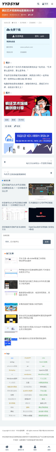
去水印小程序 (27, 391)
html (27, 362)
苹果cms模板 (27, 415)
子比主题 (43, 391)
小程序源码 (28, 395)
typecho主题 (43, 370)
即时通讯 (43, 387)
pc (28, 366)
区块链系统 (28, 387)
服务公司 (43, 403)
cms (43, 358)
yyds (39, 36)
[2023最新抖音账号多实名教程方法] (14, 214)
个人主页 (43, 378)
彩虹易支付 (12, 399)
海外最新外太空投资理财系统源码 (32, 338)
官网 (12, 395)
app (12, 358)
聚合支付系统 (27, 411)
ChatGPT (28, 358)
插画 (6, 120)
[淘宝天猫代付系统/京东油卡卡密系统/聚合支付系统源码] (11, 329)
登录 (46, 4)
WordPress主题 (43, 374)
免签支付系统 (12, 387)
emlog (12, 362)
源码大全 (21, 450)
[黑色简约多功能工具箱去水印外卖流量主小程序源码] (11, 285)
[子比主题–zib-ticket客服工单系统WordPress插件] (11, 260)
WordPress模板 (28, 378)
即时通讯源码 (12, 391)
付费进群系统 (43, 382)
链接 (18, 126)
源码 (27, 407)
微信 (43, 399)
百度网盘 (19, 36)
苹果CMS (12, 415)
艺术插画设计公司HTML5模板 (41, 203)
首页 (15, 22)
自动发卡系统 (43, 411)
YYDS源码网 (20, 430)
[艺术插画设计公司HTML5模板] (41, 197)
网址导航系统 (43, 407)
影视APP (28, 399)
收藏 (9, 126)
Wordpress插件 (12, 378)
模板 (12, 407)
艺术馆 (21, 120)
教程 (13, 120)
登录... (7, 242)
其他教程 (5, 15)
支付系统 (12, 403)
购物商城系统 (43, 415)
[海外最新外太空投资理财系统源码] (11, 344)
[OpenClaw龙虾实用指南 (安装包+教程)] (41, 215)
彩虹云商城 (43, 395)
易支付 (27, 403)
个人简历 (12, 382)
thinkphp (12, 370)
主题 (27, 382)
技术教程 (23, 22)
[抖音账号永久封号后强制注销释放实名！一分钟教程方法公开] (14, 188)
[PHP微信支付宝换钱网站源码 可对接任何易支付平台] (11, 273)
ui (12, 374)
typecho (28, 370)
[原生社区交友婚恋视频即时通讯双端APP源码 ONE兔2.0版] (11, 322)
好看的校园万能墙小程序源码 (31, 304)
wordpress (27, 374)
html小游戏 (43, 362)
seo (43, 366)
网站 (12, 411)
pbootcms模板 (12, 366)
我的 (35, 450)
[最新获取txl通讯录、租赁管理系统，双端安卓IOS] (11, 294)
